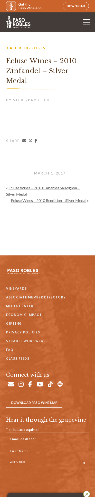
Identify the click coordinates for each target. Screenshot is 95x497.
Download (76, 6)
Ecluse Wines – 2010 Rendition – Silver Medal (48, 200)
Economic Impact (24, 314)
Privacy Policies (23, 332)
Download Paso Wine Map (34, 403)
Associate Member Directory (36, 297)
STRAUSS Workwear (26, 341)
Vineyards (16, 288)
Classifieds (17, 358)
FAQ (10, 349)
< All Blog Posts (25, 48)
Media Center (20, 306)
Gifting (14, 323)
